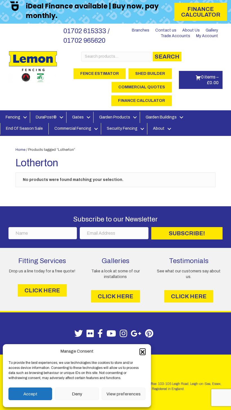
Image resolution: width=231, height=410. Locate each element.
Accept (30, 394)
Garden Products (114, 117)
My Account (207, 36)
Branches (140, 30)
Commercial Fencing (72, 128)
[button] (142, 351)
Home (20, 150)
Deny (77, 394)
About (159, 128)
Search (167, 56)
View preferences (123, 394)
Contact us (165, 30)
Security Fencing (122, 128)
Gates (78, 117)
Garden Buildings (161, 117)
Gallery (212, 30)
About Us (191, 30)
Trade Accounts (175, 36)
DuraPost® (46, 117)
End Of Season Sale (24, 128)
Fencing (13, 117)
